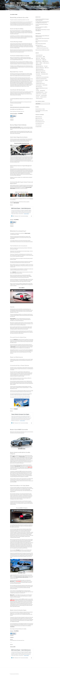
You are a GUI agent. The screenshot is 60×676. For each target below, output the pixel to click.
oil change (37, 90)
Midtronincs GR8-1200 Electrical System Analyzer (42, 88)
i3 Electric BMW (12, 646)
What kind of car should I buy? (18, 231)
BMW (44, 56)
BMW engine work (38, 59)
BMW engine (43, 58)
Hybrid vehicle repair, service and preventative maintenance (20, 107)
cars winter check (38, 75)
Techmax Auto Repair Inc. (22, 406)
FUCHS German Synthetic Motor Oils (41, 78)
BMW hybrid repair (38, 61)
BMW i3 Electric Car (45, 61)
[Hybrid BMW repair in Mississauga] (21, 565)
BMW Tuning (38, 72)
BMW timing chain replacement (40, 70)
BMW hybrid (44, 59)
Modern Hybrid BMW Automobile (19, 429)
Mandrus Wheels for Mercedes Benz (41, 43)
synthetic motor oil (38, 93)
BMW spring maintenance (39, 69)
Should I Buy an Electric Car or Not (19, 17)
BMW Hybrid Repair (38, 116)
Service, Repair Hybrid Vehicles (18, 125)
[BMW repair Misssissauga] (21, 441)
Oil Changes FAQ (42, 90)
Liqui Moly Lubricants (39, 81)
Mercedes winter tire (39, 86)
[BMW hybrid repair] (21, 150)
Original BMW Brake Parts (40, 92)
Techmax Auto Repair (13, 113)
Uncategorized (38, 126)
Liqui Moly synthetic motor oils (40, 83)
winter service (38, 95)
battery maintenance (39, 56)
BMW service (47, 67)
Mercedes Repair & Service (39, 121)
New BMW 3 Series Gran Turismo (41, 46)
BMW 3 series (38, 58)
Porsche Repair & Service (39, 123)
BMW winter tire (43, 72)
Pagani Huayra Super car (39, 45)
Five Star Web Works (39, 110)
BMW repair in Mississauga (40, 67)
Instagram (12, 119)
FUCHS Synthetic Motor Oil (40, 80)
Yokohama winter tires (39, 98)
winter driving (44, 93)
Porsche (46, 92)
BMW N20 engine (38, 64)
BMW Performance (38, 118)
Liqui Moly (46, 80)
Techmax (11, 219)
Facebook (11, 117)
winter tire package (44, 95)
